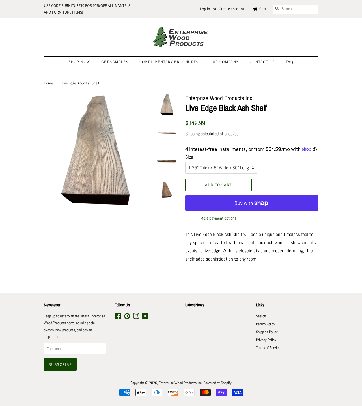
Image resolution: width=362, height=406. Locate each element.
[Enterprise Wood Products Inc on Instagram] (136, 317)
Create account (231, 8)
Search (261, 316)
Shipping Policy (267, 331)
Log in (205, 8)
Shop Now (79, 61)
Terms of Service (268, 347)
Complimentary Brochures (169, 61)
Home (48, 83)
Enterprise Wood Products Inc (180, 382)
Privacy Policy (266, 339)
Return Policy (265, 323)
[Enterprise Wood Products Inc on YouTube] (145, 317)
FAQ (290, 61)
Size (189, 157)
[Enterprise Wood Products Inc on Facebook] (118, 317)
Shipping (192, 134)
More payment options (218, 218)
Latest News (194, 305)
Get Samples (114, 61)
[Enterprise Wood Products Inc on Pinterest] (127, 317)
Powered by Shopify (217, 382)
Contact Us (262, 61)
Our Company (224, 61)
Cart (262, 8)
